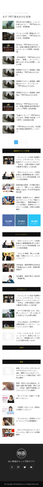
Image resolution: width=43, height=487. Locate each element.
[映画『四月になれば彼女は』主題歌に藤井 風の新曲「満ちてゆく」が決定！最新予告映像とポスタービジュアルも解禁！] (8, 386)
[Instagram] (18, 467)
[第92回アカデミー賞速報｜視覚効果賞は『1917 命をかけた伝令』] (8, 73)
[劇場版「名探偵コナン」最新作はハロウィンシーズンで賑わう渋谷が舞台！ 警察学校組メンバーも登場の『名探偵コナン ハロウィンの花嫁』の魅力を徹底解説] (8, 200)
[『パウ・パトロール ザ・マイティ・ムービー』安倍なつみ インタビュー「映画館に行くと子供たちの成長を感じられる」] (8, 336)
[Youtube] (31, 467)
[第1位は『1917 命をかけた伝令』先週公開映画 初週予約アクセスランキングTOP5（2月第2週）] (8, 47)
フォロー (21, 215)
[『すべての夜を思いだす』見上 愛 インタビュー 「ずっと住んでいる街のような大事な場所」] (8, 313)
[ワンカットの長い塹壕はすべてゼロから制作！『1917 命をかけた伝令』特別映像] (8, 36)
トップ (4, 13)
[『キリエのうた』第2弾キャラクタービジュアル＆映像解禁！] (8, 421)
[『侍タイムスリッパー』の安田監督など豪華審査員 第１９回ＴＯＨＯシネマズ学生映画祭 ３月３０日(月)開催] (8, 175)
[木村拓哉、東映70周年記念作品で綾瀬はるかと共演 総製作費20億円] (8, 268)
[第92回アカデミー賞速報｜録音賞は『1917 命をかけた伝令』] (8, 95)
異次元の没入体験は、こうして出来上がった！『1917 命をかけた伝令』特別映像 (28, 24)
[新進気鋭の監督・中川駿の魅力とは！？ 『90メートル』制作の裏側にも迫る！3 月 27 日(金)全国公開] (8, 188)
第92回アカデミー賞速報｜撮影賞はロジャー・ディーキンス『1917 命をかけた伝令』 (28, 83)
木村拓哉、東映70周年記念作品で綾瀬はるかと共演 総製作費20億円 (28, 267)
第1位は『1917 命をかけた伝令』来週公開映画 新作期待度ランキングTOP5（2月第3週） (28, 106)
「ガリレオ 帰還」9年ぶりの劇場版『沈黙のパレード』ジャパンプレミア (28, 256)
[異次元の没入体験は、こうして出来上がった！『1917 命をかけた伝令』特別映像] (8, 25)
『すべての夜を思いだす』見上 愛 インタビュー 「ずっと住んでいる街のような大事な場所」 (28, 313)
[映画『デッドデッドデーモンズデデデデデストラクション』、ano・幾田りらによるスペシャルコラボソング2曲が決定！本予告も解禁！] (8, 371)
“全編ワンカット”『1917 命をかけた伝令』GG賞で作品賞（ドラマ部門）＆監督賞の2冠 (28, 117)
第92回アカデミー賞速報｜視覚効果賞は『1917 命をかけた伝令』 (28, 72)
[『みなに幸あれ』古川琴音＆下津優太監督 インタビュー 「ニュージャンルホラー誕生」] (8, 325)
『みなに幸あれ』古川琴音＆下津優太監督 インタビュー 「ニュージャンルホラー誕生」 (28, 324)
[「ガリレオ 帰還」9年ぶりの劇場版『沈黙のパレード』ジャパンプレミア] (8, 256)
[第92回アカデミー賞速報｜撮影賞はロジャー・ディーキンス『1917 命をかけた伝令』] (8, 84)
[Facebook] (11, 467)
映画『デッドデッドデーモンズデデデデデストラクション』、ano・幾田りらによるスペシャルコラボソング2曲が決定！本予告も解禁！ (28, 373)
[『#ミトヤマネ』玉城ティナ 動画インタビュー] (8, 399)
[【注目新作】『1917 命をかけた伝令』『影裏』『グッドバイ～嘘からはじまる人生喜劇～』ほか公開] (8, 60)
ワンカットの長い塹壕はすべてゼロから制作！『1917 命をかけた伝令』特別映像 (28, 35)
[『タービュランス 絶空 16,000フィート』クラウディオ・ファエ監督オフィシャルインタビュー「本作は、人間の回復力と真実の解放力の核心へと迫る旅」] (8, 160)
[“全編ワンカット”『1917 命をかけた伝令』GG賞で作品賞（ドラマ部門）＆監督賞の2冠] (8, 118)
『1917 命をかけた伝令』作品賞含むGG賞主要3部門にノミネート (28, 129)
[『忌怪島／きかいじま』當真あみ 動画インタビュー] (8, 410)
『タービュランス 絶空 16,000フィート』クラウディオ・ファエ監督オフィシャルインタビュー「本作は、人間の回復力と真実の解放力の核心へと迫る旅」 (28, 162)
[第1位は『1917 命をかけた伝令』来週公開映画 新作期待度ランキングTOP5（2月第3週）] (8, 107)
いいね (9, 215)
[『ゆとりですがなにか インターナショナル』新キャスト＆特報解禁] (8, 433)
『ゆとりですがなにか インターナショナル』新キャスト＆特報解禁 (28, 432)
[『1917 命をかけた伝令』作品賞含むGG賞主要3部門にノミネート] (8, 129)
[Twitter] (24, 467)
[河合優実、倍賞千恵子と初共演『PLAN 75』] (8, 279)
